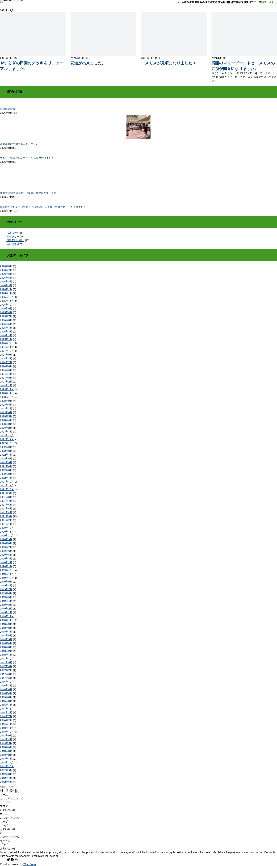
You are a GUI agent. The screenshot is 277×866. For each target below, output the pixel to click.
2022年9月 (6, 447)
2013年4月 (6, 747)
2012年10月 (7, 766)
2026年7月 (6, 270)
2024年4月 (6, 374)
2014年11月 (7, 708)
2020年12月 (7, 528)
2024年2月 (6, 381)
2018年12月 (7, 616)
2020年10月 (7, 535)
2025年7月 (6, 316)
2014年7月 (6, 716)
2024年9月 (6, 354)
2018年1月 (6, 654)
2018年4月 (6, 643)
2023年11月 (7, 393)
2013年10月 (7, 731)
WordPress (29, 864)
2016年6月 (6, 689)
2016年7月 (6, 685)
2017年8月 (6, 666)
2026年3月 (6, 285)
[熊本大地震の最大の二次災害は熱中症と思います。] (138, 176)
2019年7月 (6, 589)
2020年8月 (6, 543)
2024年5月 (6, 370)
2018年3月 (6, 647)
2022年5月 (6, 462)
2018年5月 (6, 639)
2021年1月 (6, 524)
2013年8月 (6, 739)
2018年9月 (6, 624)
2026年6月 (6, 274)
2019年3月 (6, 604)
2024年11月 (7, 347)
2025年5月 (6, 324)
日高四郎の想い (15, 240)
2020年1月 (6, 566)
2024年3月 (6, 377)
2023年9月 (6, 401)
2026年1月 (6, 293)
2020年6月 (6, 551)
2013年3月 (6, 751)
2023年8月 (6, 404)
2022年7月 (6, 454)
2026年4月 (6, 281)
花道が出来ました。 (88, 62)
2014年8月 (6, 712)
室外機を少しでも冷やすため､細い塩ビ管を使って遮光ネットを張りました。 (44, 207)
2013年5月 (6, 743)
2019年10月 (7, 578)
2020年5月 (6, 554)
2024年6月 (6, 366)
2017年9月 (6, 662)
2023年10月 (7, 397)
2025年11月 (7, 301)
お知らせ (11, 232)
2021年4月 (6, 512)
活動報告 (11, 244)
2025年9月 (6, 308)
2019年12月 (7, 570)
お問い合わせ (269, 2)
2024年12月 (7, 343)
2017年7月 (6, 670)
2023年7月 (6, 408)
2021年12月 (7, 481)
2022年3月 (6, 470)
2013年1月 (6, 758)
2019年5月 (6, 597)
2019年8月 (6, 585)
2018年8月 (6, 628)
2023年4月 (6, 420)
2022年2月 (6, 474)
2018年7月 (6, 631)
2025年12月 (7, 297)
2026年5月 (6, 277)
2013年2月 (6, 755)
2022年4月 (6, 466)
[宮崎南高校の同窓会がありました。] (138, 127)
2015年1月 (6, 704)
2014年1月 (6, 724)
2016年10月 (7, 681)
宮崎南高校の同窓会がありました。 (20, 144)
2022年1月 (6, 477)
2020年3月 (6, 558)
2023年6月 (6, 412)
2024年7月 (6, 362)
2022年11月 (7, 439)
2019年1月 (6, 612)
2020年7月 (6, 547)
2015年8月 (6, 697)
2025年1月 (6, 339)
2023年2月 (6, 427)
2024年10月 (7, 351)
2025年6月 (6, 320)
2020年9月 (6, 539)
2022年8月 (6, 451)
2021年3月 (6, 516)
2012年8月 (6, 774)
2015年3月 (6, 701)
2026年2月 (6, 289)
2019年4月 (6, 601)
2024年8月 (6, 358)
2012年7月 (6, 778)
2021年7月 (6, 501)
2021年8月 (6, 497)
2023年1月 (6, 431)
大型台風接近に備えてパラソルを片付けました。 (28, 158)
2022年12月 (7, 435)
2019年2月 (6, 608)
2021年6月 (6, 504)
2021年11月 (7, 485)
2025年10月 (7, 304)
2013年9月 (6, 735)
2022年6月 (6, 458)
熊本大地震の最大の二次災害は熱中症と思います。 (29, 193)
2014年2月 (6, 720)
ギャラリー (12, 236)
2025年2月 (6, 335)
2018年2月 (6, 651)
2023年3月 (6, 424)
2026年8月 (6, 266)
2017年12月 (7, 658)
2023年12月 (7, 389)
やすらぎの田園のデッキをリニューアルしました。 (32, 65)
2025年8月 (6, 312)
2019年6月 (6, 593)
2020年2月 (6, 562)
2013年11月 (7, 728)
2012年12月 (7, 762)
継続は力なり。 (9, 109)
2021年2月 (6, 520)
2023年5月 (6, 416)
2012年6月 (6, 781)
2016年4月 (6, 693)
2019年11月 (7, 574)
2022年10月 (7, 443)
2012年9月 (6, 770)
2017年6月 (6, 674)
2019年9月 (6, 581)
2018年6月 (6, 635)
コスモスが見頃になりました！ (169, 62)
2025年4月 (6, 327)
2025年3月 (6, 331)
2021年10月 (7, 489)
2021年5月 (6, 508)
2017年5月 (6, 678)
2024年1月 (6, 385)
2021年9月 (6, 493)
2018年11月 (7, 620)
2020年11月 (7, 531)
